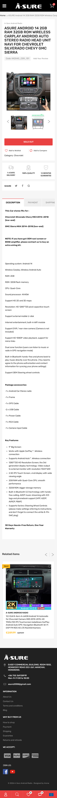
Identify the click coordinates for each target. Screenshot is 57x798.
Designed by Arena (41, 783)
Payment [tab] (33, 202)
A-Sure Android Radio (13, 23)
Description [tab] (13, 202)
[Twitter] (16, 185)
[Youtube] (12, 771)
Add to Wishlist (15, 151)
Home (3, 15)
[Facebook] (22, 185)
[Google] (29, 185)
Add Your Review (40, 58)
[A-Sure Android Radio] (28, 5)
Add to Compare (40, 151)
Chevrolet (18, 155)
